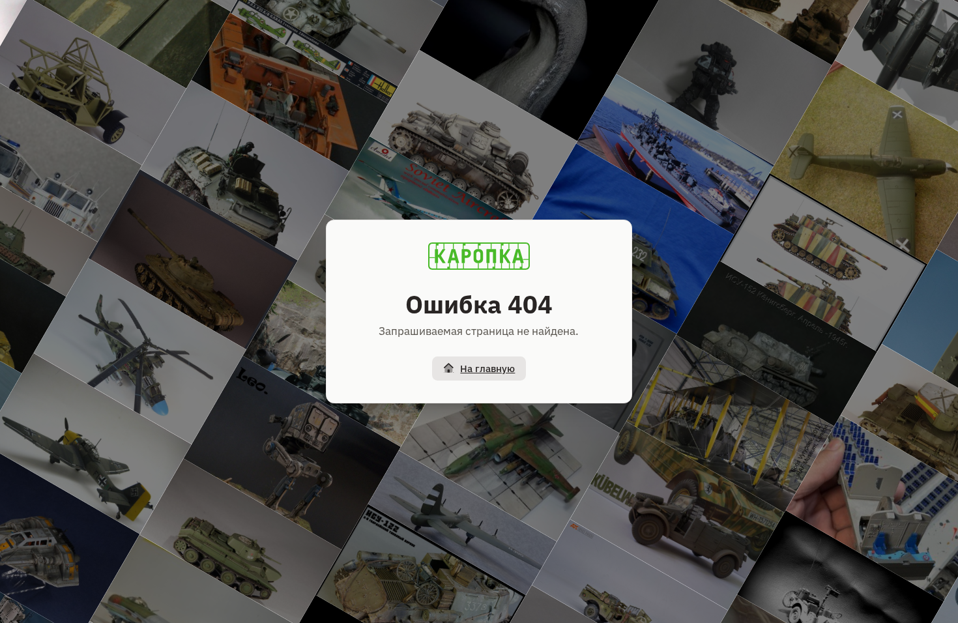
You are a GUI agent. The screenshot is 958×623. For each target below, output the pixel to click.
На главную (487, 368)
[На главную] (479, 256)
